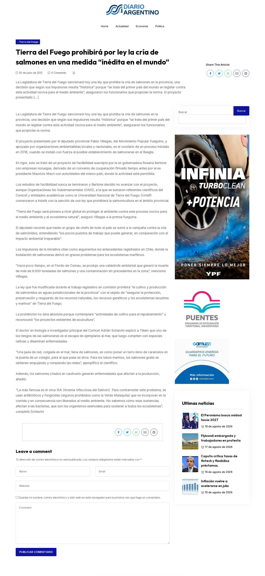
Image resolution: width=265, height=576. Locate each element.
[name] (210, 73)
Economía (142, 26)
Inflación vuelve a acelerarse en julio (215, 483)
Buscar (182, 112)
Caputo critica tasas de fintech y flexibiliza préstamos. (219, 461)
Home (104, 26)
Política (159, 26)
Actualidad (122, 26)
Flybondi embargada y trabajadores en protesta (221, 438)
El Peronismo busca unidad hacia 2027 (221, 417)
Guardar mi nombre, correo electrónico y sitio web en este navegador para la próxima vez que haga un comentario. (90, 497)
